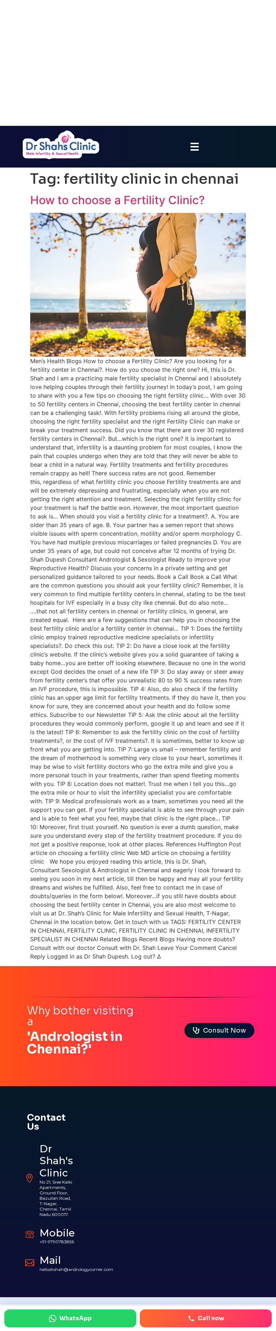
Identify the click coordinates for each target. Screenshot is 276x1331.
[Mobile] (29, 1234)
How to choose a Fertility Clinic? (117, 200)
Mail (50, 1260)
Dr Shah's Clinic (56, 1161)
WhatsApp (75, 1318)
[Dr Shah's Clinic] (29, 1178)
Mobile (57, 1233)
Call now (211, 1318)
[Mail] (29, 1261)
